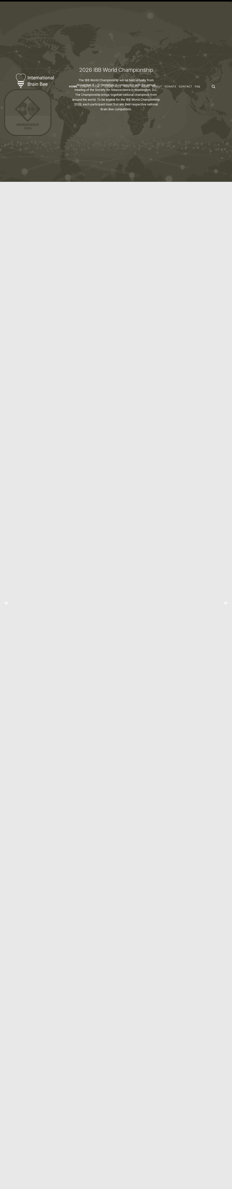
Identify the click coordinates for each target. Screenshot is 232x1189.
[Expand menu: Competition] (101, 86)
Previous (6, 603)
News (145, 86)
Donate (170, 86)
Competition (90, 86)
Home (73, 86)
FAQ (197, 86)
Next (225, 603)
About (157, 86)
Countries (113, 86)
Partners (131, 86)
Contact (185, 86)
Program (116, 616)
